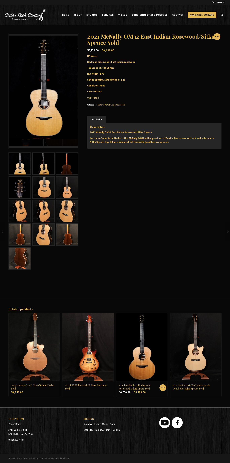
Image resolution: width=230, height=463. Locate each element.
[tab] (96, 119)
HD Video (92, 56)
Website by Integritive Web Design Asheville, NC (48, 458)
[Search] (222, 15)
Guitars (100, 105)
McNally (108, 105)
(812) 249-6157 (218, 2)
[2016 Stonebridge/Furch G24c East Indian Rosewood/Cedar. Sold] (227, 231)
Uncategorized (118, 105)
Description (96, 119)
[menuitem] (65, 15)
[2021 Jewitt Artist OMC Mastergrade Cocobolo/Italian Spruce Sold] (2, 231)
